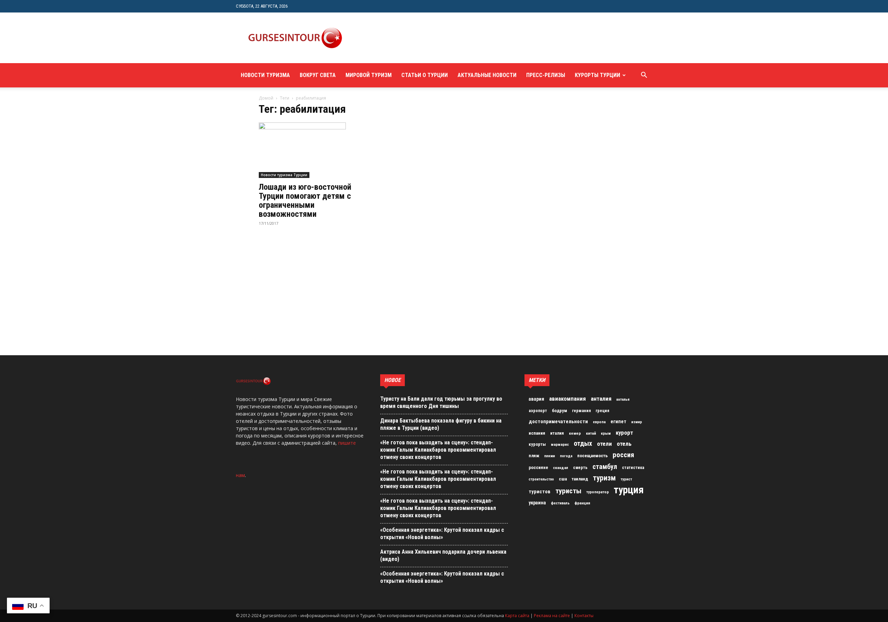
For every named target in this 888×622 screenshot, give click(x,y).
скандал (560, 467)
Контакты (584, 616)
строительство (541, 479)
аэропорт (538, 410)
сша (563, 479)
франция (582, 503)
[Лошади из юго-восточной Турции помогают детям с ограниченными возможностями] (315, 150)
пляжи (549, 456)
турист (626, 479)
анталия (601, 398)
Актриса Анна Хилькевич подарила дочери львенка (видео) (443, 555)
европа (599, 422)
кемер (575, 433)
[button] (643, 76)
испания (537, 433)
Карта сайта (517, 616)
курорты (537, 444)
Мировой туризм (368, 75)
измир (636, 422)
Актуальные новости (487, 75)
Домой (266, 98)
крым (606, 433)
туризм (604, 478)
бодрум (559, 410)
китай (591, 433)
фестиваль (560, 503)
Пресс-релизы (545, 75)
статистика (633, 467)
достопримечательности (558, 421)
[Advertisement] (480, 37)
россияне (538, 467)
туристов (539, 491)
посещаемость (592, 455)
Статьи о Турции (424, 75)
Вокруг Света (318, 75)
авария (536, 399)
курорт (624, 432)
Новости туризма (265, 75)
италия (557, 433)
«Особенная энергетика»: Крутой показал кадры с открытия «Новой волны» (442, 533)
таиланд (580, 479)
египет (618, 421)
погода (566, 456)
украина (537, 503)
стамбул (604, 466)
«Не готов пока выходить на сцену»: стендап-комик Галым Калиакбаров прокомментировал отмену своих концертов (438, 449)
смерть (580, 467)
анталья (623, 399)
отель (624, 443)
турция (629, 489)
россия (623, 454)
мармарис (560, 444)
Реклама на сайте (552, 616)
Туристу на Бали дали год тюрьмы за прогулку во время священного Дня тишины (441, 402)
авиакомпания (567, 398)
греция (602, 410)
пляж (534, 455)
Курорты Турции (597, 75)
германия (581, 410)
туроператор (597, 491)
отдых (583, 443)
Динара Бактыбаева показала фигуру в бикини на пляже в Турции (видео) (441, 424)
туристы (568, 490)
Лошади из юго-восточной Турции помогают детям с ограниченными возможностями (305, 200)
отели (604, 443)
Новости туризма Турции (284, 174)
